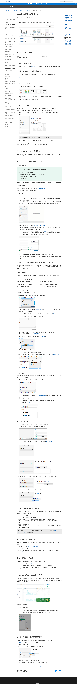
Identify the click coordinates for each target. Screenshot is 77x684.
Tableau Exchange (24, 56)
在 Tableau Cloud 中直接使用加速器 (43, 155)
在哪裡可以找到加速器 (68, 15)
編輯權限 (22, 551)
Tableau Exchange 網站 (56, 184)
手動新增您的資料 (42, 188)
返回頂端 (39, 666)
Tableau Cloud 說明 (14, 10)
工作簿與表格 (36, 333)
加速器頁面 (33, 66)
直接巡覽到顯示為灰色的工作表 (25, 608)
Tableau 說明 (7, 10)
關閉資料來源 (56, 354)
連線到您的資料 (38, 309)
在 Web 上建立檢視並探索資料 (24, 10)
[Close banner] (76, 3)
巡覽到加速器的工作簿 (33, 546)
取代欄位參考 (30, 402)
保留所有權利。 (37, 683)
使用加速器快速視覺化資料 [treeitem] (10, 68)
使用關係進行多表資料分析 (39, 225)
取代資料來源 (42, 336)
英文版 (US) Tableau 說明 (42, 3)
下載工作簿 (21, 642)
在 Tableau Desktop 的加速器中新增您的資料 (68, 28)
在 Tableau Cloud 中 (68, 23)
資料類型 (44, 231)
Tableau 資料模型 (55, 458)
